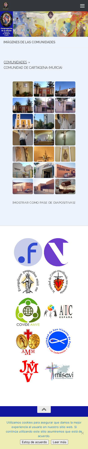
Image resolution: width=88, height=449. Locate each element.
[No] (82, 433)
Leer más (59, 442)
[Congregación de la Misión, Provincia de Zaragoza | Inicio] (6, 5)
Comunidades (15, 62)
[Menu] (82, 5)
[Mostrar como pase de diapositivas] (44, 202)
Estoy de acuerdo (34, 442)
